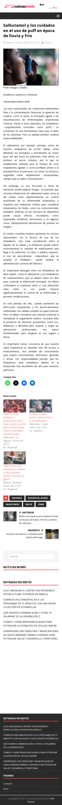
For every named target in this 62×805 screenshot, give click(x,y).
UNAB (41, 504)
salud (28, 504)
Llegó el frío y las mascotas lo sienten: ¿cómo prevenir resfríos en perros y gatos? (14, 472)
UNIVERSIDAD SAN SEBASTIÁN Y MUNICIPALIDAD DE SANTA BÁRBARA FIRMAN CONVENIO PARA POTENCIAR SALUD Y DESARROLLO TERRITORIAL (30, 635)
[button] (57, 15)
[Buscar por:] (31, 556)
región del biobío (38, 498)
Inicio (5, 788)
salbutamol (13, 504)
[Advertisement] (31, 676)
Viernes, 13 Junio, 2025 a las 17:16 (22, 42)
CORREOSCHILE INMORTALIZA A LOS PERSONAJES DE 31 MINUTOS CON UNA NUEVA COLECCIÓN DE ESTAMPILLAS (29, 603)
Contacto (7, 783)
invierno (17, 498)
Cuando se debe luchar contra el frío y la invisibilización (40, 417)
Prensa (47, 42)
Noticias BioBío (14, 567)
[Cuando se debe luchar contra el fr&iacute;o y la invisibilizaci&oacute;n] (40, 406)
